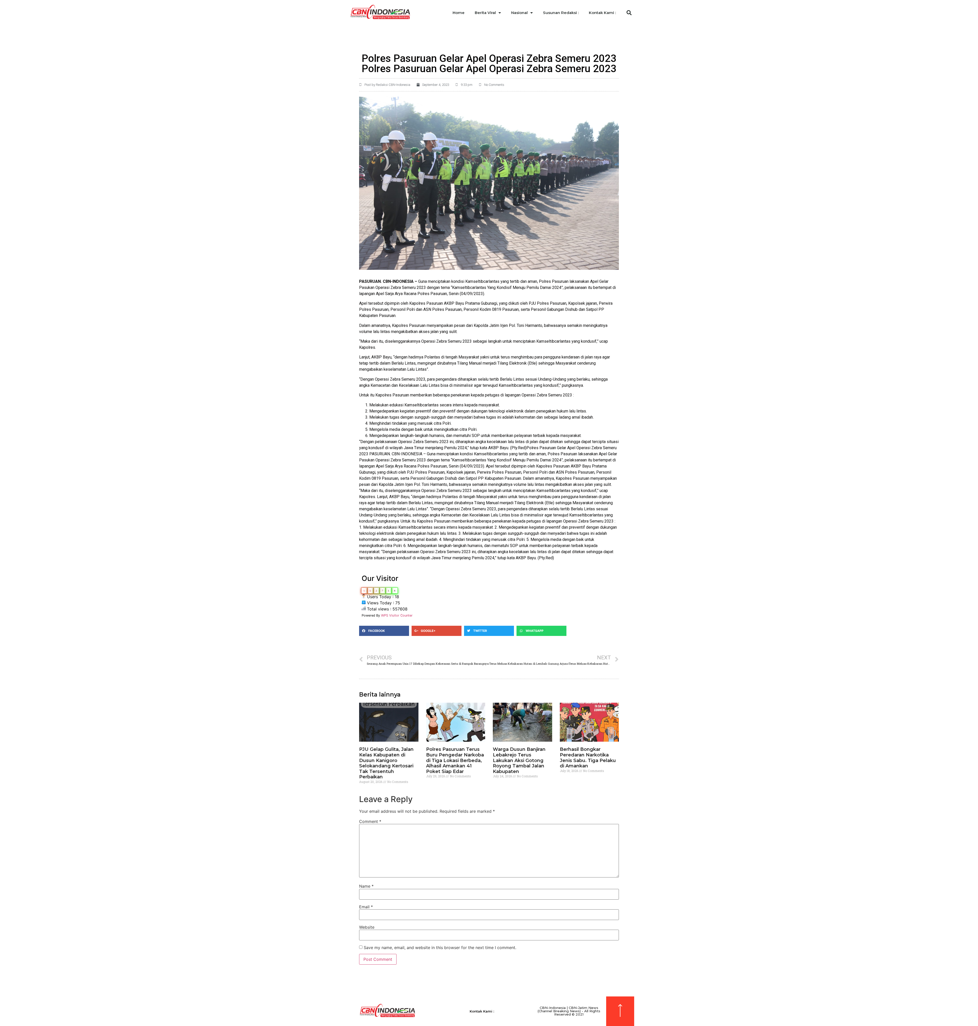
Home (459, 12)
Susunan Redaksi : (561, 12)
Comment (370, 821)
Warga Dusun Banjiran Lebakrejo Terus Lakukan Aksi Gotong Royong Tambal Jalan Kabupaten (519, 760)
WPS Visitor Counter (397, 615)
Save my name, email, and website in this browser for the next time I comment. (440, 947)
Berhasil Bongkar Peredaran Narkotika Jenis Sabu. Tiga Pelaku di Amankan (588, 758)
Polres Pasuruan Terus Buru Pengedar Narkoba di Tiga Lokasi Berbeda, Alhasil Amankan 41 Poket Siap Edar (455, 760)
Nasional (519, 12)
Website (366, 927)
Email (366, 907)
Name (366, 886)
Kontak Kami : (602, 12)
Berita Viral (485, 12)
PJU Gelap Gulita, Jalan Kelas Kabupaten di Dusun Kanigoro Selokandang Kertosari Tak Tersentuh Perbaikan (386, 763)
